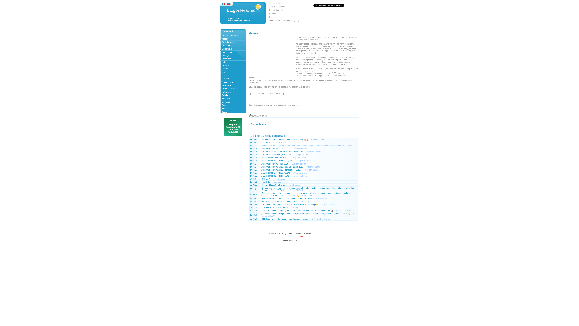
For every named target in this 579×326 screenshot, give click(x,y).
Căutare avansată (289, 241)
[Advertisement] (271, 55)
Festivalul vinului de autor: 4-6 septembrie (279, 201)
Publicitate (226, 92)
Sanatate (226, 98)
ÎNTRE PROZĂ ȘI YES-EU (273, 185)
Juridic (225, 75)
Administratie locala (230, 35)
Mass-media (227, 82)
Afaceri (225, 39)
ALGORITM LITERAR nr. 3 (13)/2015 (277, 161)
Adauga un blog (275, 3)
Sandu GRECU (319, 140)
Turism (225, 112)
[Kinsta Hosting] (233, 136)
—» (310, 140)
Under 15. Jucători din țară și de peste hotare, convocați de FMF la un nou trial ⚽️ (297, 210)
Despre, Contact (276, 10)
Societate (226, 102)
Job (223, 72)
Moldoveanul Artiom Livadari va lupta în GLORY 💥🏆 (285, 140)
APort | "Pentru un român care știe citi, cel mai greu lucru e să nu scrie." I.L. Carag (316, 146)
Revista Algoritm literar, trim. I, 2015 (277, 155)
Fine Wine (322, 198)
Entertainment (228, 59)
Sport (224, 105)
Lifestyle (225, 79)
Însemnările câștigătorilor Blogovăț (284, 20)
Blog (270, 17)
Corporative (227, 49)
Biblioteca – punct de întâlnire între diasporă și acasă (284, 219)
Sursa (251, 114)
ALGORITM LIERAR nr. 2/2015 (275, 158)
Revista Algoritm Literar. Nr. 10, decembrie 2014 (282, 152)
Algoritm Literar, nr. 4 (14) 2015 (274, 164)
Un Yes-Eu (266, 143)
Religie (225, 95)
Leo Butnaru (280, 143)
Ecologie (225, 55)
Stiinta (225, 108)
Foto (224, 62)
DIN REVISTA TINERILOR (273, 207)
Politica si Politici (229, 89)
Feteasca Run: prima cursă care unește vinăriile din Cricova (287, 198)
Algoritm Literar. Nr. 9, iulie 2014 (275, 149)
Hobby (225, 69)
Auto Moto (226, 45)
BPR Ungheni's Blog (321, 219)
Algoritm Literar (300, 149)
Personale (226, 85)
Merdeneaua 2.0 (268, 146)
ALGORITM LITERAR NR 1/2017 (275, 176)
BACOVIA (265, 179)
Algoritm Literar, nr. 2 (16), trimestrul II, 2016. (281, 170)
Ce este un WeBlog (277, 6)
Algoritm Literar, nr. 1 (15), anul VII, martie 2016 (282, 167)
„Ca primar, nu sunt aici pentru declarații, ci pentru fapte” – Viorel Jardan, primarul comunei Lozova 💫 (305, 214)
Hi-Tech (225, 65)
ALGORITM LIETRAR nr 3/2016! (275, 173)
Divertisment (227, 52)
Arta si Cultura (228, 42)
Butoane (272, 13)
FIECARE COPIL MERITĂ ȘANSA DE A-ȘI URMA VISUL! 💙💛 (289, 204)
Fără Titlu (265, 182)
